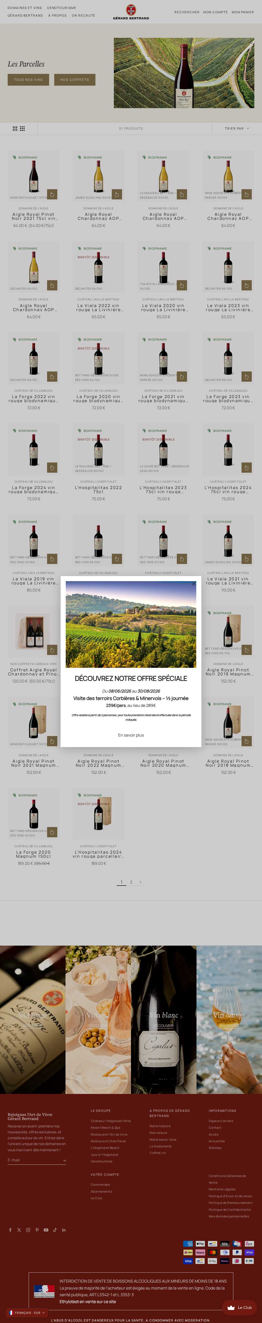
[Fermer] (194, 584)
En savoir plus (131, 735)
